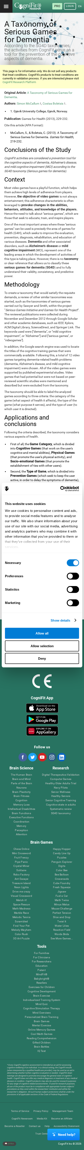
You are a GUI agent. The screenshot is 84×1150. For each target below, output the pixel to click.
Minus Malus (62, 904)
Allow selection (42, 646)
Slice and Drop (61, 917)
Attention (21, 834)
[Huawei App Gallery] (42, 731)
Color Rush (21, 934)
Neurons (21, 787)
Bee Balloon (62, 874)
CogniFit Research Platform (19, 82)
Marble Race (21, 913)
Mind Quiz (42, 1004)
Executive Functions (21, 817)
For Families (41, 953)
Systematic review (61, 809)
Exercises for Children (42, 987)
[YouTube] (42, 757)
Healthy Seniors (60, 796)
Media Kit (42, 1118)
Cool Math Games (42, 1034)
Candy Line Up (61, 853)
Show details (60, 620)
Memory (21, 826)
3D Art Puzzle (21, 938)
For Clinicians (41, 957)
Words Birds (61, 934)
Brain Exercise (41, 995)
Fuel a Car (62, 896)
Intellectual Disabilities (21, 809)
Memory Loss (21, 804)
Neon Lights (21, 887)
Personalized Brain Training (41, 1017)
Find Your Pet (21, 926)
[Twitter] (32, 757)
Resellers (41, 983)
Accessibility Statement (66, 1126)
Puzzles (62, 857)
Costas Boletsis (53, 103)
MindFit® (41, 974)
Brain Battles (41, 1046)
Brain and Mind (21, 779)
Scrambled (21, 921)
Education (42, 966)
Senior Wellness (60, 792)
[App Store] (42, 708)
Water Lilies (62, 926)
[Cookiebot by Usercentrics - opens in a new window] (60, 488)
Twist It (61, 921)
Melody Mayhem (21, 930)
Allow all (42, 633)
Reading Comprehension (41, 1038)
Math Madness (21, 908)
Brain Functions (21, 813)
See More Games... (62, 938)
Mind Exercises (41, 1012)
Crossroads (62, 879)
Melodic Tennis (21, 917)
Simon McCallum (28, 103)
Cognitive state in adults (61, 804)
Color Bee (61, 870)
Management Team (62, 1111)
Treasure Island (21, 883)
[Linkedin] (61, 757)
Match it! (21, 900)
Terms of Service (20, 1111)
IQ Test (41, 1051)
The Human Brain (21, 774)
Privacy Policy (40, 1111)
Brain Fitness (21, 796)
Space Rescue (21, 904)
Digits (61, 866)
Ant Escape (21, 879)
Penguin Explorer (61, 862)
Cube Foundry (61, 883)
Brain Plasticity (21, 792)
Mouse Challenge (61, 908)
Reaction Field (61, 930)
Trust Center (42, 1133)
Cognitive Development (42, 991)
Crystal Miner (21, 866)
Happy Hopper (62, 849)
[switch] (73, 576)
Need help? (66, 1135)
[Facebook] (22, 757)
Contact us (34, 1126)
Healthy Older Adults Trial (60, 783)
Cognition (21, 800)
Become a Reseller (15, 1126)
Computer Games (60, 779)
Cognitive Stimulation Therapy (41, 1008)
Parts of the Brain (21, 783)
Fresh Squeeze (61, 887)
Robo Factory (21, 874)
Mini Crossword (21, 853)
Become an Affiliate (61, 1118)
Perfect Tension (62, 913)
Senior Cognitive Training (60, 800)
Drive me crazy (21, 891)
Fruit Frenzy (21, 857)
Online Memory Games (41, 1029)
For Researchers (41, 961)
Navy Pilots (61, 787)
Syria (11, 1143)
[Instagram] (51, 757)
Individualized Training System (41, 1000)
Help (47, 1126)
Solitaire (21, 870)
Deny (42, 658)
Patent (41, 970)
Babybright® (41, 978)
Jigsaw (62, 891)
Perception (21, 830)
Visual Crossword (21, 896)
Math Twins (62, 900)
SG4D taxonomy (61, 813)
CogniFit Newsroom (22, 1118)
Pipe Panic (21, 862)
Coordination (22, 821)
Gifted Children (42, 1042)
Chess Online (21, 849)
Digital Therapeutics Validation (60, 774)
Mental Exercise (41, 1025)
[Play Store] (42, 719)
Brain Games (41, 1021)
